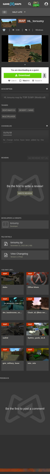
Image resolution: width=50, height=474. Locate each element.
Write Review (25, 193)
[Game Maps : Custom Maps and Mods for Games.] (12, 4)
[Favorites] (4, 12)
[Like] (4, 30)
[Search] (29, 4)
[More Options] (44, 75)
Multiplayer (8, 116)
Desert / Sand (26, 110)
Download (24, 75)
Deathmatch (8, 110)
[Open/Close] (47, 89)
